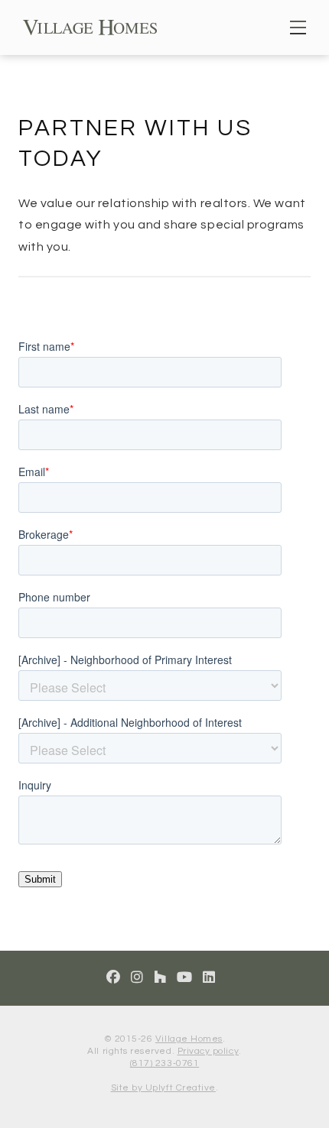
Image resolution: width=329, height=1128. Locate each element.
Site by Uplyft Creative (163, 1088)
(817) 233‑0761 (164, 1063)
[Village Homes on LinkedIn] (209, 978)
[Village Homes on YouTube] (185, 978)
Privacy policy (208, 1051)
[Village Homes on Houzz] (160, 978)
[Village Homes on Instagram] (137, 978)
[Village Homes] (90, 26)
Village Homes (189, 1039)
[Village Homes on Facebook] (113, 978)
